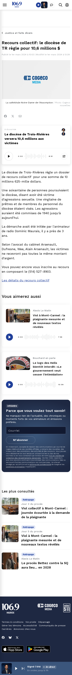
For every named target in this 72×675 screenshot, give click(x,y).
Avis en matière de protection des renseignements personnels (35, 457)
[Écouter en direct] (38, 5)
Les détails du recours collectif (25, 280)
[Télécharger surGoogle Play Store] (38, 649)
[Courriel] (20, 116)
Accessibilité (30, 625)
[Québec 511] (66, 611)
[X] (17, 637)
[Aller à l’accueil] (16, 6)
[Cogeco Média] (48, 609)
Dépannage (44, 622)
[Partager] (64, 156)
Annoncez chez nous (24, 629)
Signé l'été (34, 666)
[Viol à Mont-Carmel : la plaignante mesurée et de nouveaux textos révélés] (18, 315)
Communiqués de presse (52, 625)
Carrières (7, 629)
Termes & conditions (12, 622)
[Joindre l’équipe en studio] (51, 5)
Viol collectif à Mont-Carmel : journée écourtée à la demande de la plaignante (45, 512)
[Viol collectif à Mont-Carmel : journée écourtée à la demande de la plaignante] (10, 506)
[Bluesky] (10, 637)
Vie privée (31, 622)
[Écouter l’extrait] (9, 156)
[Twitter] (12, 116)
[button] (16, 668)
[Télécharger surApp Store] (13, 649)
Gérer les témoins (11, 625)
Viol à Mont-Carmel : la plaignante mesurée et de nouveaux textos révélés (41, 540)
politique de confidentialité (40, 464)
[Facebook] (5, 116)
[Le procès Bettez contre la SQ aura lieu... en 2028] (10, 560)
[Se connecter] (67, 5)
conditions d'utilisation (15, 467)
